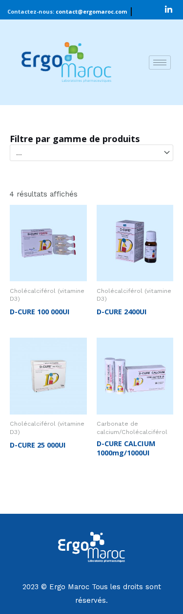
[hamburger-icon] (160, 62)
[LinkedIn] (169, 9)
